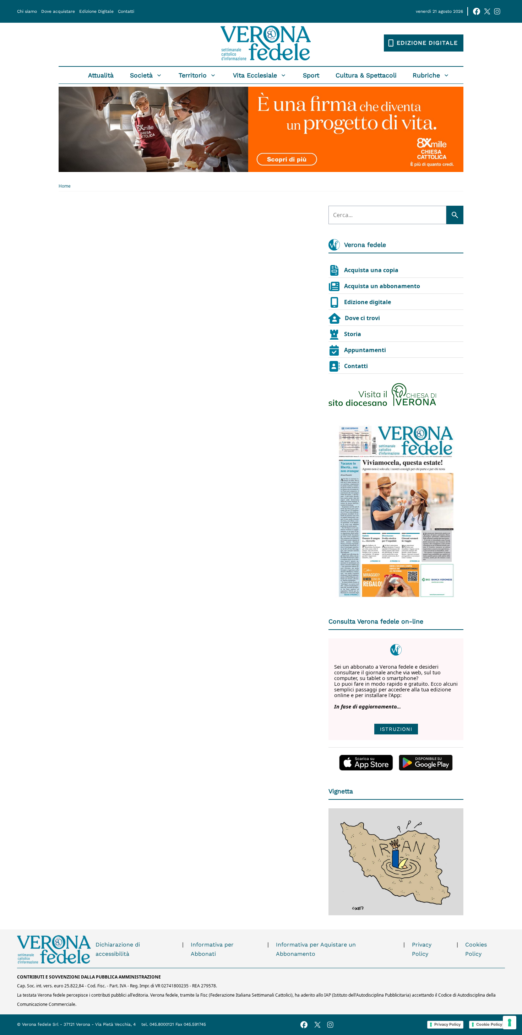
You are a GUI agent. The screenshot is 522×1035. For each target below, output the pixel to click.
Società (141, 75)
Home (65, 186)
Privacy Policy (421, 949)
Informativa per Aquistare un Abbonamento (316, 949)
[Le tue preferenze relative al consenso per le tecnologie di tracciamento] (509, 1022)
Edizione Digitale (96, 11)
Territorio (193, 75)
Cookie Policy (489, 1024)
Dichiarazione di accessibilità (118, 949)
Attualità (101, 75)
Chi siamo (27, 11)
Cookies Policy (476, 949)
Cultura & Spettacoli (366, 75)
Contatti (126, 11)
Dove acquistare (58, 11)
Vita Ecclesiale (255, 75)
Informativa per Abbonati (212, 949)
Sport (311, 75)
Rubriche (426, 75)
